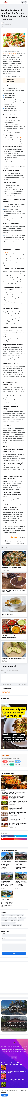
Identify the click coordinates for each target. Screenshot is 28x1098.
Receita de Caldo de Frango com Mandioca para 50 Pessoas (17, 807)
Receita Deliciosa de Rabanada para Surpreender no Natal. (17, 818)
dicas (20, 920)
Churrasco (12, 915)
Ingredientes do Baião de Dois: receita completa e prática (11, 568)
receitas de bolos (6, 925)
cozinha (13, 920)
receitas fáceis (17, 925)
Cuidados (20, 915)
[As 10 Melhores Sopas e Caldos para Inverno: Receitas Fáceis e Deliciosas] (14, 626)
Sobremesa (5, 920)
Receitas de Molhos (5, 691)
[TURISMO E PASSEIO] (20, 842)
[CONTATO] (7, 842)
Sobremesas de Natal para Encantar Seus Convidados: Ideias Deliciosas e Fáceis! (18, 825)
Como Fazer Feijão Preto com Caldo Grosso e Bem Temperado (13, 591)
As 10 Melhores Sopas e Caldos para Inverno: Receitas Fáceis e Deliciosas (13, 636)
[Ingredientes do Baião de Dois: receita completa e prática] (14, 558)
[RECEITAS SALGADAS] (7, 844)
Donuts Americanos (5, 692)
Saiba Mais (3, 1092)
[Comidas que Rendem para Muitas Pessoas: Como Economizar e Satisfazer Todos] (14, 782)
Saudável (21, 917)
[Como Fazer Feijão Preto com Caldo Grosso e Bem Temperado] (14, 581)
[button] (2, 2)
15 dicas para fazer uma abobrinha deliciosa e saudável (13, 659)
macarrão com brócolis (9, 53)
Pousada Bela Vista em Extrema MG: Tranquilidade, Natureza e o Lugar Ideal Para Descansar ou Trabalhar (21, 865)
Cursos (4, 917)
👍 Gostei (18, 761)
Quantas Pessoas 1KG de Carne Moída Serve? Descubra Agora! (17, 796)
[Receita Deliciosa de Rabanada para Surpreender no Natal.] (4, 819)
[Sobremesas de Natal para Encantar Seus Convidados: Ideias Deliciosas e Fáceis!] (4, 825)
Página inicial (3, 7)
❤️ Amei (5, 761)
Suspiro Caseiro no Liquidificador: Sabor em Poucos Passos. (17, 813)
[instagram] (15, 1057)
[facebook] (12, 1057)
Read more (14, 1013)
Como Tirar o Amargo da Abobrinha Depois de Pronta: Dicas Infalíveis (18, 802)
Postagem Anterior (6, 684)
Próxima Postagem (21, 684)
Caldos (4, 915)
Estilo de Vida (13, 917)
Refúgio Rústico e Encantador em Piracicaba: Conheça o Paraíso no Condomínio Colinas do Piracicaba (7, 902)
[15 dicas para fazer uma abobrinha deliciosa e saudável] (14, 649)
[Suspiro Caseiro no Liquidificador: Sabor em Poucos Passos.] (4, 814)
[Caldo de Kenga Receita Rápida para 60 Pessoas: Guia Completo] (14, 604)
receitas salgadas (10, 7)
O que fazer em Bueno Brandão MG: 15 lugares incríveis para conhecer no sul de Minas (21, 884)
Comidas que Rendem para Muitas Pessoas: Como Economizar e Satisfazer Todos (13, 793)
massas (4, 922)
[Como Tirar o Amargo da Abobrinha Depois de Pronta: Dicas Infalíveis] (4, 803)
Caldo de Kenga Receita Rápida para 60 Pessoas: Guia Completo (12, 613)
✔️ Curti (12, 764)
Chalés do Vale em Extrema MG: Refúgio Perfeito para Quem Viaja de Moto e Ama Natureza (6, 864)
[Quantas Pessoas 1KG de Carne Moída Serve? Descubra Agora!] (4, 797)
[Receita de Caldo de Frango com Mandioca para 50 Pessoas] (4, 808)
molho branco (17, 341)
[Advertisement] (14, 978)
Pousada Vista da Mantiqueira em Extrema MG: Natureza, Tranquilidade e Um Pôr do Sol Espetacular (7, 884)
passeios (12, 922)
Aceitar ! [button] (4, 1095)
